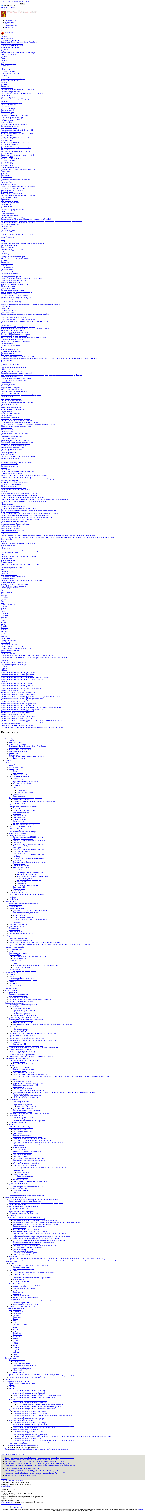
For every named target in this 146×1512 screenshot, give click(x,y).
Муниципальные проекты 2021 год (13, 690)
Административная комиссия (11, 408)
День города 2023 (7, 166)
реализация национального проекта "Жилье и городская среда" (22, 679)
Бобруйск (4, 626)
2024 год (4, 668)
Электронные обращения (9, 293)
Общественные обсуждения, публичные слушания (18, 222)
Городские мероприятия (9, 128)
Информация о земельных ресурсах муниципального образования (23, 501)
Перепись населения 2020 (9, 464)
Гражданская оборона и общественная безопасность (18, 299)
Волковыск (4, 628)
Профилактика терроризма (10, 275)
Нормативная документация (10, 724)
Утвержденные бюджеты (9, 349)
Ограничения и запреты (9, 197)
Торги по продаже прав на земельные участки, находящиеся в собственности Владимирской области (35, 657)
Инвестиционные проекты (10, 481)
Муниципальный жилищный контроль (14, 445)
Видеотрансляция (7, 269)
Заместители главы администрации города (15, 179)
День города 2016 (7, 141)
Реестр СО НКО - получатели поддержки (15, 258)
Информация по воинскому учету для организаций (18, 471)
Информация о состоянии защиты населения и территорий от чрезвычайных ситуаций (30, 304)
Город (3, 58)
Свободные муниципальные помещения (14, 391)
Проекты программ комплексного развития (15, 444)
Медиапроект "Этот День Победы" (13, 45)
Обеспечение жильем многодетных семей (15, 316)
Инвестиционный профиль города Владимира (16, 477)
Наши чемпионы (6, 558)
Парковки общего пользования (11, 449)
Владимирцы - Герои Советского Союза (30, 873)
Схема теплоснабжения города (11, 437)
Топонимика (5, 533)
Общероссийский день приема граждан (14, 295)
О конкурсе (5, 101)
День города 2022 (7, 164)
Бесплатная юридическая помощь (12, 330)
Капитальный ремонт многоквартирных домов (17, 442)
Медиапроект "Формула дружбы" (12, 119)
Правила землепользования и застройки (14, 521)
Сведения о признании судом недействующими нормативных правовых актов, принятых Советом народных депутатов (41, 221)
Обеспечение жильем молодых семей (13, 317)
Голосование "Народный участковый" (14, 336)
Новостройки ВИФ (7, 325)
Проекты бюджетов (7, 353)
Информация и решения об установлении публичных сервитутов (23, 497)
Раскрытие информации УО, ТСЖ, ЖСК (14, 433)
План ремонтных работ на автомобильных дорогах (18, 456)
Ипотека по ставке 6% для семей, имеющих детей (18, 327)
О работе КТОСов (7, 95)
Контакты (4, 82)
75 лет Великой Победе (9, 160)
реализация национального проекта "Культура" (17, 676)
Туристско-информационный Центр (13, 576)
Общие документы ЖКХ (9, 453)
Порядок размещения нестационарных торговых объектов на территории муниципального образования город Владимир (42, 375)
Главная (3, 31)
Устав (3, 62)
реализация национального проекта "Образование (18, 672)
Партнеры (4, 661)
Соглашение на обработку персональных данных (17, 725)
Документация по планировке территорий (15, 525)
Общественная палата (8, 97)
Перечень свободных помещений (12, 400)
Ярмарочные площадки (9, 376)
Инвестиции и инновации (10, 364)
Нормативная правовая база (10, 92)
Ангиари (4, 596)
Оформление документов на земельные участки (17, 503)
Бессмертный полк (7, 38)
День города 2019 (7, 157)
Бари (2, 601)
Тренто (3, 599)
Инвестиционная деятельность (11, 473)
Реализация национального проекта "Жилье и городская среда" (22, 698)
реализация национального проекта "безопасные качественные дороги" (25, 687)
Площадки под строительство (11, 399)
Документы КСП (6, 232)
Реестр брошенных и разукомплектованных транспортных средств (23, 337)
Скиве (3, 612)
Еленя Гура (4, 613)
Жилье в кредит (6, 323)
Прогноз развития (7, 344)
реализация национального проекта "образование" (18, 683)
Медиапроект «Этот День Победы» (29, 880)
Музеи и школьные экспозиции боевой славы (32, 876)
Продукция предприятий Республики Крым (16, 378)
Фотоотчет (4, 84)
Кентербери (5, 594)
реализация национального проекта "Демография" (18, 674)
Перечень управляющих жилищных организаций (17, 420)
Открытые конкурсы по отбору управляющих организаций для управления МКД (28, 424)
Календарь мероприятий (9, 545)
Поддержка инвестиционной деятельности (15, 489)
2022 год (4, 681)
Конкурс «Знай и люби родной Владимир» (15, 99)
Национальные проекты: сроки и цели (14, 665)
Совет (3, 211)
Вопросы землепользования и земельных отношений (19, 495)
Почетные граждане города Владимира (14, 124)
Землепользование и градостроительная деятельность (19, 493)
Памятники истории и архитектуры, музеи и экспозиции (20, 564)
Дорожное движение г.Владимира (12, 447)
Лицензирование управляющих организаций (16, 440)
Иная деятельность (7, 247)
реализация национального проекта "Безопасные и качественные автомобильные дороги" (31, 707)
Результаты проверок (8, 208)
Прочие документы (7, 236)
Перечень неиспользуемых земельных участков (17, 402)
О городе (4, 60)
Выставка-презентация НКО (10, 80)
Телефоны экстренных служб (11, 303)
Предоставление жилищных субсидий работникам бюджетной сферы (24, 321)
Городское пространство (9, 575)
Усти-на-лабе (5, 615)
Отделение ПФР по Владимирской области (15, 334)
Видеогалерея (5, 51)
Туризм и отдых (6, 562)
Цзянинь (4, 620)
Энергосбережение (7, 431)
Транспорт (4, 406)
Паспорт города (6, 369)
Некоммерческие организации (11, 73)
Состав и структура (7, 182)
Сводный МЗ (5, 643)
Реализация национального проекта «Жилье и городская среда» (22, 722)
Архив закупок (6, 652)
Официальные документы (9, 201)
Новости (4, 36)
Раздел (14, 6)
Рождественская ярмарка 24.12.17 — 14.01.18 (16, 148)
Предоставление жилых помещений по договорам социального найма (25, 314)
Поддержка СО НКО (8, 251)
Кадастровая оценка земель (10, 512)
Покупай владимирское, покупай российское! (16, 373)
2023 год (4, 670)
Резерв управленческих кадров (11, 193)
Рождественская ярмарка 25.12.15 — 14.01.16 (16, 137)
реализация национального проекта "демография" (18, 685)
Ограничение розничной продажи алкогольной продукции (21, 395)
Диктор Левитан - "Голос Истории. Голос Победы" (18, 53)
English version (6, 1)
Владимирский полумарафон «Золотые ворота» (17, 151)
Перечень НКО (6, 77)
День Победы (9, 33)
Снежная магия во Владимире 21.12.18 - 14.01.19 (17, 155)
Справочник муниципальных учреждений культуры (18, 543)
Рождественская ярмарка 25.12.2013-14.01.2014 (17, 130)
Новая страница (22, 1178)
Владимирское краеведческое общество (14, 115)
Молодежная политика (8, 578)
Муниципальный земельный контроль (14, 506)
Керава (3, 610)
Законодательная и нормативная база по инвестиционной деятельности (25, 475)
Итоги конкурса (6, 113)
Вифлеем (4, 631)
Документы (9, 27)
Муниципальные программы (10, 345)
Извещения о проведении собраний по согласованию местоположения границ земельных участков (34, 499)
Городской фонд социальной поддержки (14, 332)
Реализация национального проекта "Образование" (18, 692)
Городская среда (6, 415)
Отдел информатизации (25, 1176)
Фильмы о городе (7, 122)
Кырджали (4, 617)
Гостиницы (4, 573)
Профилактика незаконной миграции (13, 280)
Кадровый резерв (7, 192)
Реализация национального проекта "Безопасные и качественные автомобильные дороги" (31, 696)
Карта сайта (12, 1480)
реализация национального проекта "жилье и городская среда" (22, 688)
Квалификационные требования (12, 190)
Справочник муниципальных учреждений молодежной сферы (22, 580)
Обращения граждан (12, 24)
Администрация (6, 177)
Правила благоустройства (9, 532)
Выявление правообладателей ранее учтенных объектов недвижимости (25, 328)
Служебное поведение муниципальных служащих (18, 195)
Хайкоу (3, 619)
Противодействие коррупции (11, 277)
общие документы (23, 1172)
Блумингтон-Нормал (8, 604)
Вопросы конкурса (7, 112)
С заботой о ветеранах (24, 878)
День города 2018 (7, 153)
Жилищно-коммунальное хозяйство (13, 409)
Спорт (3, 554)
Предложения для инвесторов (11, 484)
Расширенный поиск (8, 7)
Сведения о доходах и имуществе (12, 217)
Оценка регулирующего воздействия (13, 380)
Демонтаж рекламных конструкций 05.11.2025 (16, 462)
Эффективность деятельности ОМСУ (13, 368)
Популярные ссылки (8, 1454)
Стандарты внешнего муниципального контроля (17, 234)
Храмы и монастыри (8, 566)
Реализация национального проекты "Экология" (17, 711)
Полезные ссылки (7, 88)
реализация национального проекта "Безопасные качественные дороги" (25, 677)
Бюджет (3, 347)
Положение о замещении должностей (13, 188)
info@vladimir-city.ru (7, 1502)
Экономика (4, 362)
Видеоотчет (5, 86)
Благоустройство (6, 451)
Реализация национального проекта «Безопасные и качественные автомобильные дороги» (31, 720)
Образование (5, 549)
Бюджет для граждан (8, 360)
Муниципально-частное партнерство (13, 488)
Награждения (5, 199)
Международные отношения (10, 588)
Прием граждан (6, 308)
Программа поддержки (8, 384)
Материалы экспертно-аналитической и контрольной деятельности (23, 243)
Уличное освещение (7, 454)
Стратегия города (11, 26)
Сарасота (4, 606)
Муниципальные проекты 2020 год (13, 701)
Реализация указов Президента (11, 371)
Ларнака (3, 629)
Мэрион (3, 608)
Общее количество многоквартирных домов (16, 426)
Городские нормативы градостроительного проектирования (21, 519)
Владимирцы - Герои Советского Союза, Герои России (19, 42)
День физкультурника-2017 (10, 144)
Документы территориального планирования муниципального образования (26, 517)
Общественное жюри (8, 108)
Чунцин (3, 622)
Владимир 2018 (6, 149)
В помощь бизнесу (7, 386)
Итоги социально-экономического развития (15, 366)
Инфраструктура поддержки (10, 388)
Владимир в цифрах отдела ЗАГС (28, 885)
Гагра (3, 635)
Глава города (5, 171)
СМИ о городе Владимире (10, 167)
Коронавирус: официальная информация (14, 284)
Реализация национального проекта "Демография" (18, 694)
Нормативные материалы (9, 466)
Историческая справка (8, 64)
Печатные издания (7, 121)
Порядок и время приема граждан (12, 290)
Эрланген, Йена (6, 592)
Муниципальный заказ (8, 641)
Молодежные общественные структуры (14, 584)
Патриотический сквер (8, 54)
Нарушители (5, 460)
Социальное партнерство (9, 404)
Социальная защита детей (9, 552)
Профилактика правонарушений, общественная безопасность (22, 278)
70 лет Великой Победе (9, 71)
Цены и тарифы (6, 428)
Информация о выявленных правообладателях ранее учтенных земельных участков (29, 513)
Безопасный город (7, 271)
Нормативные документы (9, 230)
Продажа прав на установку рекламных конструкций (19, 659)
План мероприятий (7, 110)
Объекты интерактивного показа (12, 568)
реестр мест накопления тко (10, 413)
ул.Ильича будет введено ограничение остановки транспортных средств (41, 1167)
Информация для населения (10, 282)
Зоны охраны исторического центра (13, 530)
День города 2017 (7, 146)
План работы (5, 469)
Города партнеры (6, 590)
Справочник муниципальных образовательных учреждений (21, 551)
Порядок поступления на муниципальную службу (18, 186)
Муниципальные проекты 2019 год (13, 714)
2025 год (4, 666)
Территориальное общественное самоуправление (17, 89)
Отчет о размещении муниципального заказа (16, 648)
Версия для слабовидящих (20, 1)
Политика (140, 1509)
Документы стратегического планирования (15, 341)
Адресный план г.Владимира (10, 528)
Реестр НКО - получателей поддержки (14, 586)
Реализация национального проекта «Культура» (17, 718)
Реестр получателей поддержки (11, 389)
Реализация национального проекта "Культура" (17, 700)
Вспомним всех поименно (10, 40)
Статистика (20, 1480)
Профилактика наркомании (10, 273)
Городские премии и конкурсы (11, 547)
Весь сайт (6, 6)
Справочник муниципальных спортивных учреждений (19, 556)
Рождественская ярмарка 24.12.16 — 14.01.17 (16, 142)
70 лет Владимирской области (11, 132)
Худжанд (4, 637)
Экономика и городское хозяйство (12, 339)
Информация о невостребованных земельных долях (18, 508)
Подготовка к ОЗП (7, 412)
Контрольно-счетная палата (10, 224)
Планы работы (6, 204)
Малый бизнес (10, 22)
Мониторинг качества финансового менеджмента (18, 356)
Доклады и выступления (9, 245)
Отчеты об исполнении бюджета (12, 351)
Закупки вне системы (8, 653)
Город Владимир (10, 20)
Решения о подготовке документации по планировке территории (23, 523)
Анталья (3, 633)
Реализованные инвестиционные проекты (15, 482)
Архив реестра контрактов (10, 650)
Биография (4, 173)
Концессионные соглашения (10, 435)
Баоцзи (3, 624)
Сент (2, 603)
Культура (4, 541)
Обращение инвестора (8, 486)
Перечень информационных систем (13, 210)
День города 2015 (7, 135)
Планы (3, 240)
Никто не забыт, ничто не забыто (12, 44)
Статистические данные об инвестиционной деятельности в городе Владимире (28, 479)
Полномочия (5, 175)
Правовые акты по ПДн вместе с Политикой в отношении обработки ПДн (26, 219)
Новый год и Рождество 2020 (11, 158)
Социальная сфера (7, 539)
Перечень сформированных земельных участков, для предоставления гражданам (28, 510)
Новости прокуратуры (8, 310)
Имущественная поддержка (10, 393)
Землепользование (7, 505)
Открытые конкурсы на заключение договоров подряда (19, 422)
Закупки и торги (6, 638)
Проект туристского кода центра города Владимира (18, 169)
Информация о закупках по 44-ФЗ (12, 646)
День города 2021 (7, 162)
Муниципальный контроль (10, 458)
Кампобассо (5, 597)
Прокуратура (5, 306)
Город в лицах (5, 69)
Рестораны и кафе (7, 571)
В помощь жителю (7, 429)
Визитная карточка (7, 181)
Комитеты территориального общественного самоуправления (22, 93)
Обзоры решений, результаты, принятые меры (16, 292)
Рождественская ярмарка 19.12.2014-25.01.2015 (17, 133)
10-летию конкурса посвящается (12, 117)
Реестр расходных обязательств (11, 355)
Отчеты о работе (6, 206)
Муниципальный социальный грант (13, 79)
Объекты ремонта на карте (10, 417)
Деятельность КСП (7, 237)
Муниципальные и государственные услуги (16, 297)
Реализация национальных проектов (13, 662)
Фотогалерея (5, 49)
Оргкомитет (5, 106)
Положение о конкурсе (8, 104)
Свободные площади (8, 396)
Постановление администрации (11, 103)
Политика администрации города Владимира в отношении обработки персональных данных (32, 727)
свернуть (4, 1479)
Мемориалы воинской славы (10, 47)
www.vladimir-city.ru (7, 1486)
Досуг (3, 569)
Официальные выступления (10, 202)
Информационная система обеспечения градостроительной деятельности (26, 515)
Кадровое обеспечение (8, 184)
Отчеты (3, 241)
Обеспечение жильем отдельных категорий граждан (18, 319)
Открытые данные (7, 267)
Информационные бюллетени (11, 301)
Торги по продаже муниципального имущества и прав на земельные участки (27, 655)
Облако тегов (19, 1454)
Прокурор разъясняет (8, 312)
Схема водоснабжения (8, 438)
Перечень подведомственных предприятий (15, 419)
